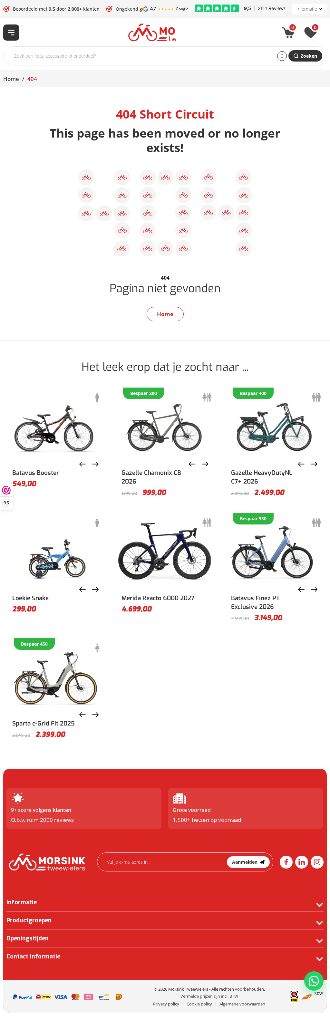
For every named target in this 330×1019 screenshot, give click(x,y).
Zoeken (309, 56)
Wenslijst (315, 28)
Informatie (306, 9)
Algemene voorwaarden (242, 1004)
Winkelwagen (292, 28)
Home (11, 78)
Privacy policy (166, 1004)
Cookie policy (199, 1004)
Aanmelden (244, 862)
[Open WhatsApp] (314, 981)
